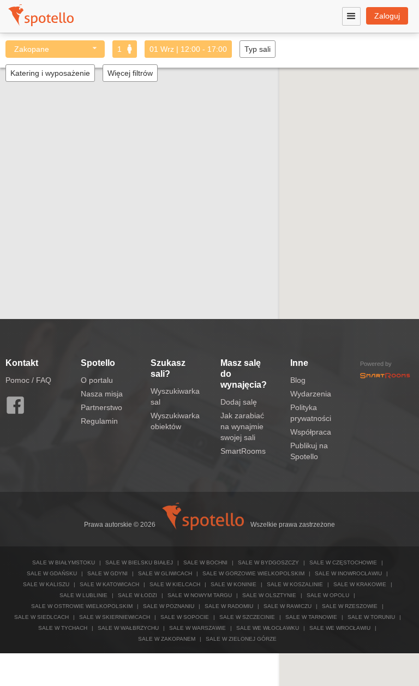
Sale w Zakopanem (166, 639)
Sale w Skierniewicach (114, 617)
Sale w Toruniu (371, 617)
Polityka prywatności (310, 413)
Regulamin (99, 421)
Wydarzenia (310, 393)
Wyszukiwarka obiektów (175, 421)
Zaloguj (387, 15)
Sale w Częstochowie (343, 562)
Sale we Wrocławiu (339, 628)
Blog (298, 380)
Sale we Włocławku (267, 628)
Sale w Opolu (328, 595)
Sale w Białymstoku (63, 562)
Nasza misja (102, 393)
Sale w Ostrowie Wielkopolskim (82, 606)
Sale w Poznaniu (168, 606)
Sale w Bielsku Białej (139, 562)
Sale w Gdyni (107, 573)
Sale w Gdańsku (52, 573)
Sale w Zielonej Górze (241, 639)
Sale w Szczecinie (247, 617)
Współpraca (310, 432)
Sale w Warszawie (197, 628)
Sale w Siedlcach (41, 617)
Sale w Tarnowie (311, 617)
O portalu (97, 380)
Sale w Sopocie (184, 617)
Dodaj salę (238, 402)
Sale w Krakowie (359, 584)
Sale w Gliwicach (165, 573)
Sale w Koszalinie (295, 584)
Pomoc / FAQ (28, 380)
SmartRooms (243, 451)
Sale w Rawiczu (288, 606)
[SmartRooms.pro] (385, 374)
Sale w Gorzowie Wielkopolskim (253, 573)
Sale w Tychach (62, 628)
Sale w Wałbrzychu (128, 628)
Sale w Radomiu (229, 606)
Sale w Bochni (205, 562)
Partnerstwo (101, 407)
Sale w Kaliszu (46, 584)
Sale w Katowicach (109, 584)
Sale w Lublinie (83, 595)
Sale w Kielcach (174, 584)
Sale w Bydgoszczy (268, 562)
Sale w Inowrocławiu (348, 573)
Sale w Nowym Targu (199, 595)
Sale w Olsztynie (269, 595)
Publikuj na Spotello (309, 451)
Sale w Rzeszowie (350, 606)
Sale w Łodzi (137, 595)
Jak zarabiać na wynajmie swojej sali (242, 426)
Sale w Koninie (233, 584)
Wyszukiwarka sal (175, 396)
